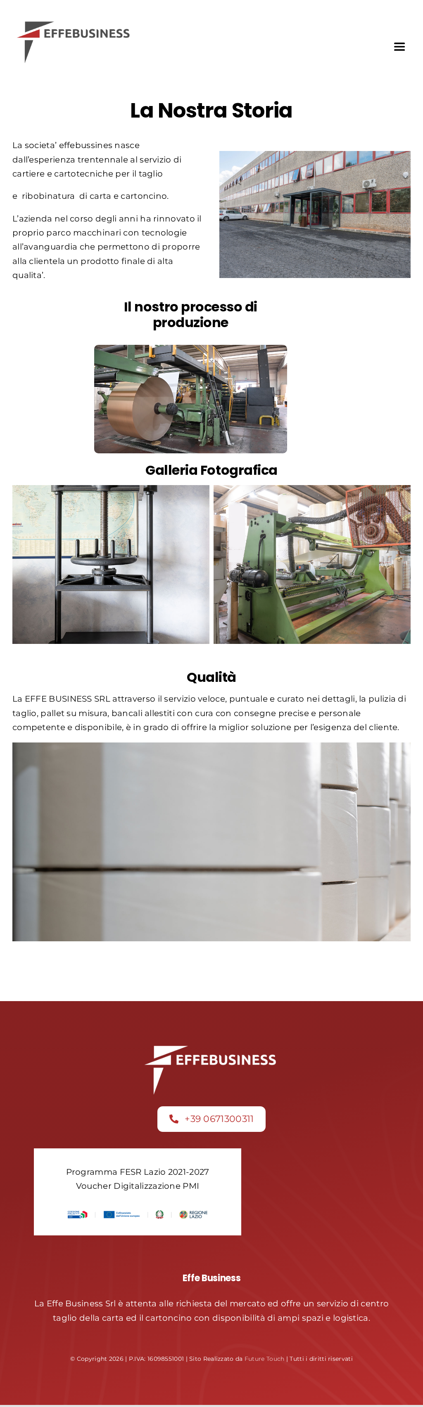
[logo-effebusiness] (74, 23)
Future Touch (265, 1358)
